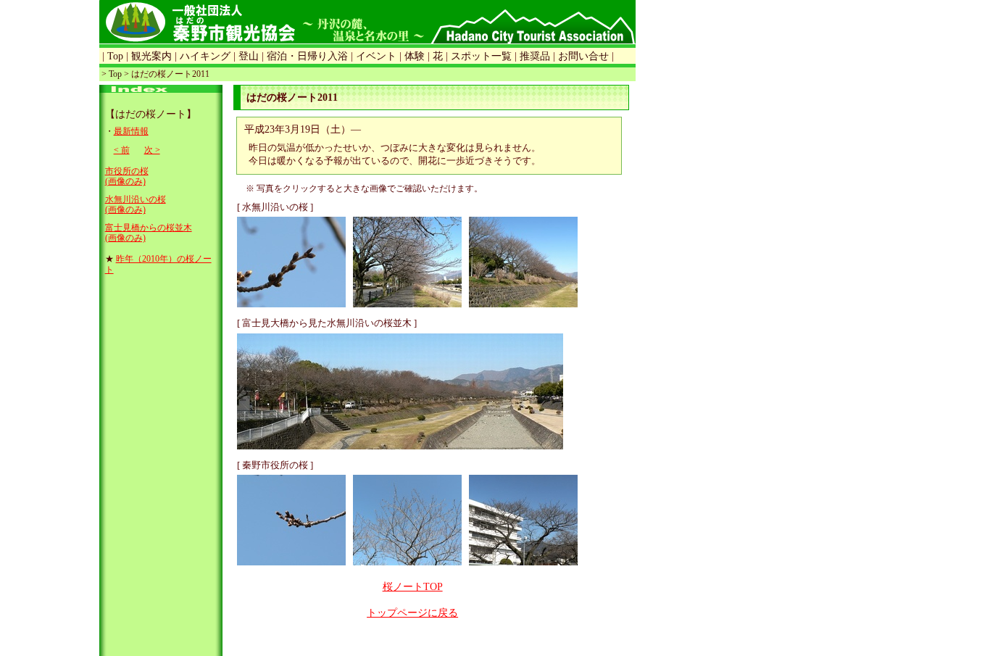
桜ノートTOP (413, 586)
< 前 (122, 150)
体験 (414, 56)
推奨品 (535, 56)
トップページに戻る (412, 612)
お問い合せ (583, 56)
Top (115, 56)
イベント (376, 56)
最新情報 (131, 131)
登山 (248, 56)
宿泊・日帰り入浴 (307, 56)
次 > (152, 150)
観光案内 (151, 56)
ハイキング (205, 56)
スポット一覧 (481, 56)
